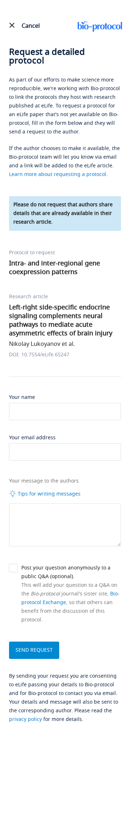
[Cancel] (12, 25)
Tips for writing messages (48, 494)
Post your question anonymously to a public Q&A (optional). (65, 572)
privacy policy (25, 719)
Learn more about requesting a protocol (57, 174)
